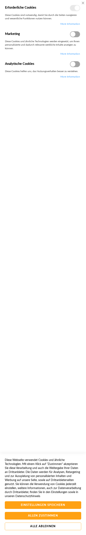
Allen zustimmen (43, 515)
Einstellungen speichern (43, 505)
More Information (70, 24)
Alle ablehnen (43, 526)
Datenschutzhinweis (27, 496)
